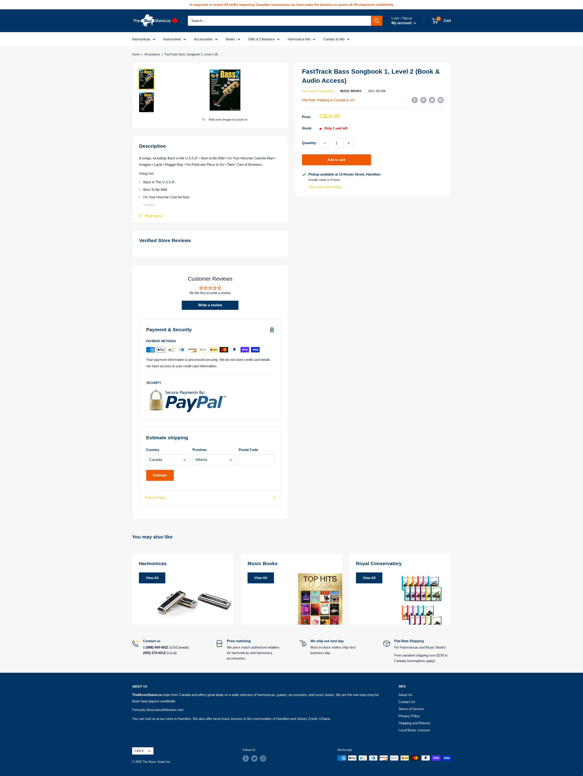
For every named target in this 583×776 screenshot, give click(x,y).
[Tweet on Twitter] (432, 100)
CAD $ (139, 751)
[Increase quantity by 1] (348, 143)
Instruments (172, 39)
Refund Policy (155, 497)
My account (401, 23)
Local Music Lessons (414, 730)
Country (152, 450)
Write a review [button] (210, 305)
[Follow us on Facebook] (246, 758)
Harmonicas (141, 39)
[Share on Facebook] (415, 100)
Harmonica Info (299, 39)
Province (199, 450)
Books (230, 39)
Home (136, 54)
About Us (405, 695)
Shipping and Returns (414, 723)
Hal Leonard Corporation (318, 91)
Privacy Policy (409, 716)
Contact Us (407, 702)
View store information (324, 187)
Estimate (160, 475)
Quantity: (309, 143)
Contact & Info (334, 39)
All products (152, 54)
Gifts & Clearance (261, 39)
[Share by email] (440, 100)
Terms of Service (411, 709)
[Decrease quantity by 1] (324, 143)
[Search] (376, 21)
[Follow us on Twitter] (254, 758)
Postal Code (248, 450)
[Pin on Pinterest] (423, 100)
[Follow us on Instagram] (263, 758)
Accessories (203, 39)
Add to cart (336, 160)
